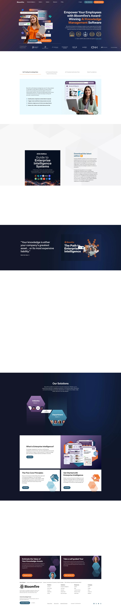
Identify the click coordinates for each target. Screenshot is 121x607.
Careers (89, 588)
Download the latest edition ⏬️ (82, 155)
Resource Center (77, 591)
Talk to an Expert (33, 40)
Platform (40, 2)
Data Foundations (92, 72)
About (89, 586)
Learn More (24, 328)
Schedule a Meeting (99, 2)
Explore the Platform (46, 40)
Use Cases (62, 588)
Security (48, 590)
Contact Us (90, 591)
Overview (48, 586)
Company (90, 585)
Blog (75, 588)
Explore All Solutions (76, 423)
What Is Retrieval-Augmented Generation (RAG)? (72, 582)
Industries (62, 590)
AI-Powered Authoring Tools (72, 72)
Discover (35, 402)
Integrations (49, 591)
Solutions (47, 2)
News (89, 590)
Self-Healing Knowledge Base (30, 72)
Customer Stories (77, 590)
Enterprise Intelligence (31, 2)
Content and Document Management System (34, 582)
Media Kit (89, 593)
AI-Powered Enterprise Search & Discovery (51, 72)
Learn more (98, 38)
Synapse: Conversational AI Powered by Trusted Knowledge (53, 582)
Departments (63, 591)
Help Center (76, 593)
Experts (75, 586)
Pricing (48, 593)
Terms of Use (56, 603)
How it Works (49, 588)
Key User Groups (64, 593)
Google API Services (63, 603)
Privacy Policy (49, 603)
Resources (55, 2)
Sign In (81, 2)
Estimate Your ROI (27, 575)
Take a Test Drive (88, 2)
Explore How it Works (25, 549)
